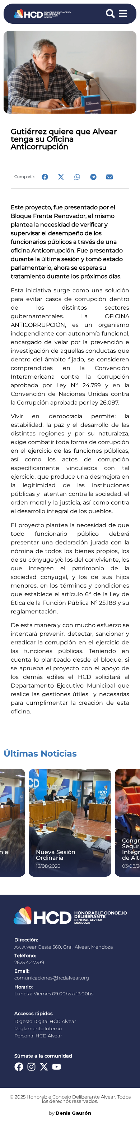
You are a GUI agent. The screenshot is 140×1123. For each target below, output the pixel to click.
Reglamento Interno (38, 1028)
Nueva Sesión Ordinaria (55, 855)
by (70, 1113)
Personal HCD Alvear (38, 1035)
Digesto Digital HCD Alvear (45, 1021)
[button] (45, 177)
